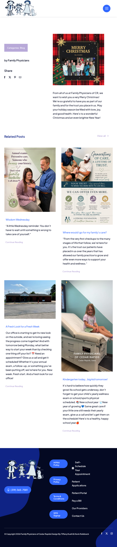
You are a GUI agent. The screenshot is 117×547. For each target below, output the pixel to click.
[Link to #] (106, 8)
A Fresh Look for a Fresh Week (22, 326)
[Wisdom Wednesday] (30, 180)
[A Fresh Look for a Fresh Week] (30, 299)
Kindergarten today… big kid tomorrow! (85, 379)
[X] (9, 77)
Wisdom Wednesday (18, 219)
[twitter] (107, 533)
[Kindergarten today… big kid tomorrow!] (87, 326)
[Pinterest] (15, 77)
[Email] (20, 77)
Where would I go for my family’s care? (85, 232)
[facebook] (102, 533)
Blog (22, 47)
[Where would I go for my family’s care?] (87, 186)
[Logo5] (24, 460)
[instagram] (112, 533)
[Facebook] (4, 77)
